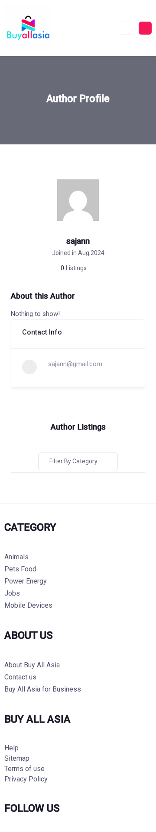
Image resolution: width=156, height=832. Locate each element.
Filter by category (73, 461)
